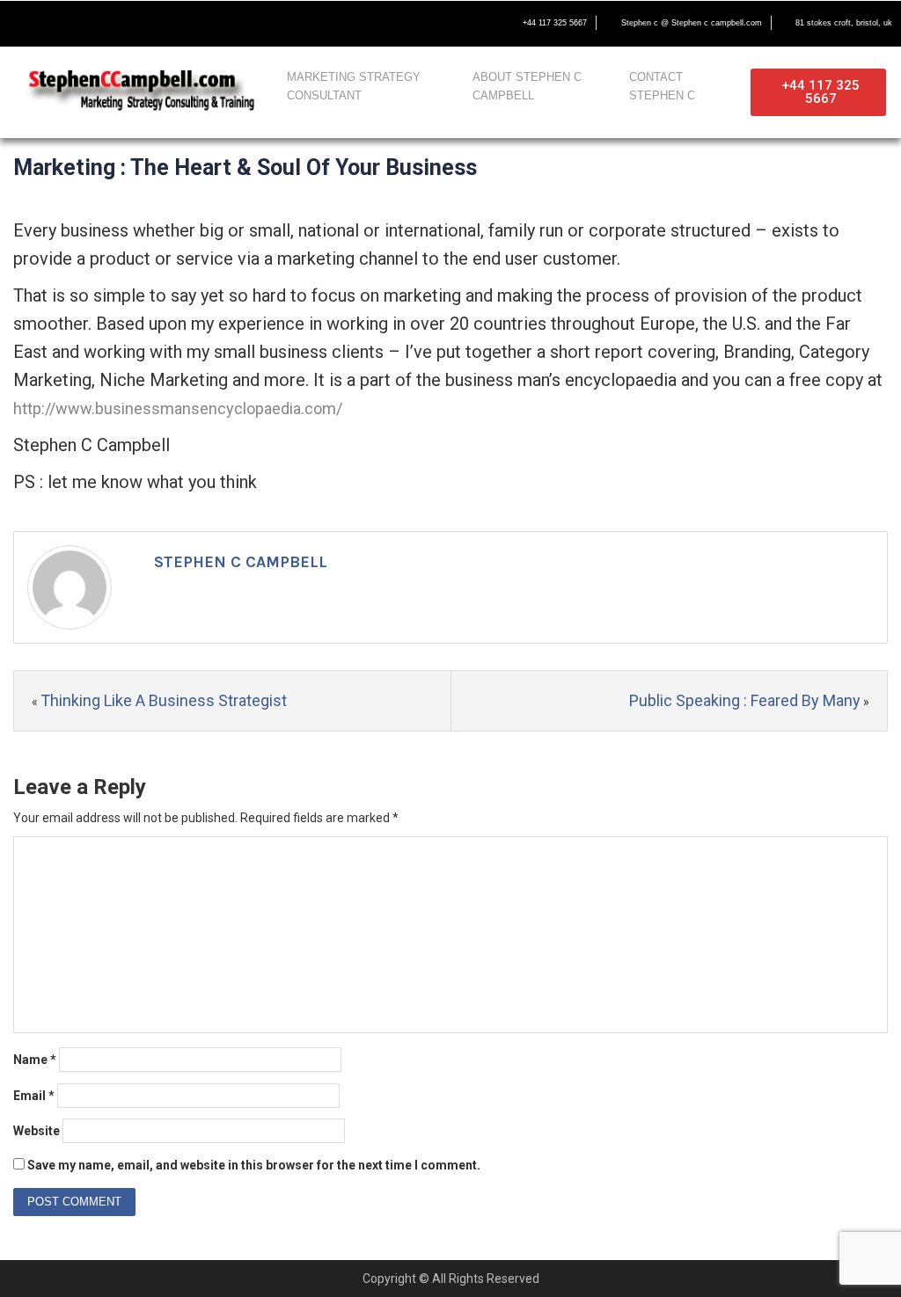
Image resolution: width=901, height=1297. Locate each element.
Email (34, 1096)
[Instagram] (134, 24)
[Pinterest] (171, 24)
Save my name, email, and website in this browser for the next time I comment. (253, 1165)
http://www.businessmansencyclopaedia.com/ (177, 408)
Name (34, 1060)
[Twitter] (60, 24)
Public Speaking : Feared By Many (745, 700)
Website (36, 1131)
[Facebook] (23, 24)
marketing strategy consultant (354, 86)
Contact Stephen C (662, 86)
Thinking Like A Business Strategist (163, 700)
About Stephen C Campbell (527, 86)
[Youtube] (97, 24)
